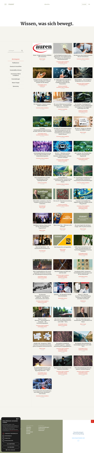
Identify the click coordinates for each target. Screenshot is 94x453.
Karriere (28, 430)
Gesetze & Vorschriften (62, 86)
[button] (5, 4)
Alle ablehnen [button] (11, 447)
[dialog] (10, 434)
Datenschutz (41, 428)
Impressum (41, 430)
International (29, 432)
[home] (11, 4)
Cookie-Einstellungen (43, 427)
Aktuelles (28, 427)
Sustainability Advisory (62, 62)
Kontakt (84, 4)
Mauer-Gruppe (42, 58)
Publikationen (42, 86)
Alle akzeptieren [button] (11, 443)
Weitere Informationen (14, 430)
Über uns (28, 428)
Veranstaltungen (42, 206)
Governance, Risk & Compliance (62, 61)
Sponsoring (62, 250)
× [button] (18, 418)
